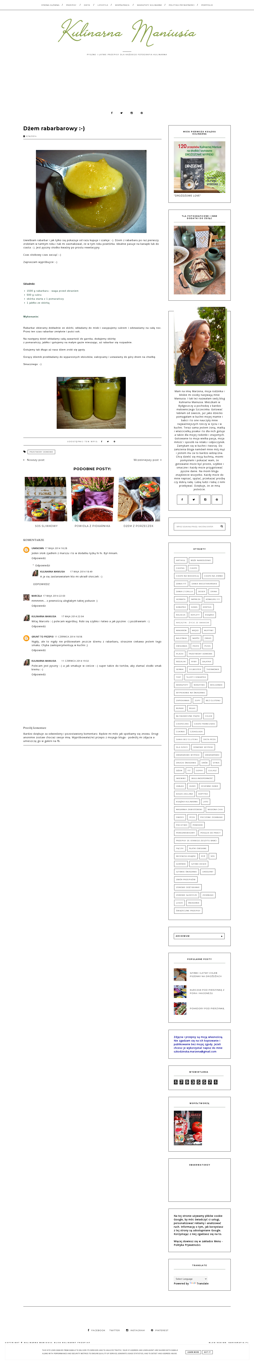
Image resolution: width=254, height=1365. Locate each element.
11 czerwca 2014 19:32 (75, 660)
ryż (203, 856)
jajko (192, 786)
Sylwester (195, 669)
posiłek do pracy (210, 833)
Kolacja (180, 615)
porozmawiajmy (185, 833)
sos (213, 856)
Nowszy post (35, 460)
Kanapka (181, 607)
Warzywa (199, 685)
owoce (180, 817)
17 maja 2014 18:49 (81, 571)
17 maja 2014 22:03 (54, 595)
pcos (192, 817)
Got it (207, 1352)
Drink (213, 591)
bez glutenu (213, 700)
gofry (199, 770)
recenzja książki (186, 856)
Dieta (87, 5)
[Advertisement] (127, 85)
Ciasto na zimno (213, 576)
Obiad (208, 638)
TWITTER (114, 1330)
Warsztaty (182, 685)
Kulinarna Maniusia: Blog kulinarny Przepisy (57, 1342)
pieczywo (181, 825)
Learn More (193, 1352)
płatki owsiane (198, 848)
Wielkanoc (216, 685)
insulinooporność (202, 778)
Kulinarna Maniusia (52, 571)
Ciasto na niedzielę (187, 576)
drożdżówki (212, 755)
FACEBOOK (98, 1330)
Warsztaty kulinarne (149, 5)
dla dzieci (182, 747)
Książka (209, 615)
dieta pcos (209, 739)
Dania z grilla (184, 591)
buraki (180, 708)
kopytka (203, 794)
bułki (192, 708)
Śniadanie (194, 903)
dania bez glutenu (187, 739)
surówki (181, 864)
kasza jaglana (184, 794)
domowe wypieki (203, 747)
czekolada (196, 732)
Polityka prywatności (182, 5)
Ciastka (180, 568)
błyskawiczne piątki (188, 716)
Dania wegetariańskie (204, 584)
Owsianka (181, 646)
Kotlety (195, 615)
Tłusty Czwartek (196, 677)
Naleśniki (181, 638)
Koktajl (207, 607)
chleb (208, 716)
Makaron (181, 630)
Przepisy (71, 5)
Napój (195, 638)
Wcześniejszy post (146, 460)
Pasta (196, 646)
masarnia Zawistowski (189, 809)
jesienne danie (209, 786)
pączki (180, 848)
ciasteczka (182, 724)
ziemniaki (208, 895)
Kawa (194, 607)
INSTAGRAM (137, 1330)
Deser (201, 591)
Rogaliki (181, 661)
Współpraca (122, 5)
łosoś (179, 903)
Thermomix (212, 669)
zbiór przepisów (186, 879)
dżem (179, 770)
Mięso (195, 630)
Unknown (38, 548)
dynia (216, 763)
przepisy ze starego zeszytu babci (196, 840)
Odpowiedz (39, 558)
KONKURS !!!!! (213, 599)
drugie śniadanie (186, 763)
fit (189, 770)
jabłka (180, 786)
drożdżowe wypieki (188, 755)
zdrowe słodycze (186, 895)
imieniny (181, 778)
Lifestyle (103, 5)
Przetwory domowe (41, 452)
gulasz (212, 770)
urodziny (207, 872)
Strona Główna (50, 5)
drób (205, 763)
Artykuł (180, 560)
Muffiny (209, 630)
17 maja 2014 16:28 (56, 548)
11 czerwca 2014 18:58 (68, 636)
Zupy (197, 700)
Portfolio (207, 5)
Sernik (180, 669)
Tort (178, 677)
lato (205, 802)
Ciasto (193, 568)
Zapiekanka (182, 700)
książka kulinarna (187, 802)
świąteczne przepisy (188, 911)
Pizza (207, 646)
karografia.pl (239, 1342)
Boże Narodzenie (201, 560)
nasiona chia (215, 809)
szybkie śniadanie (186, 872)
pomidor (198, 825)
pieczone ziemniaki (211, 817)
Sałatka (206, 661)
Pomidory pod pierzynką (207, 1008)
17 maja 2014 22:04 (73, 616)
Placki (180, 654)
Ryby (194, 661)
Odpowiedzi (42, 565)
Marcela (37, 595)
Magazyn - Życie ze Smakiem (192, 623)
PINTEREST (161, 1330)
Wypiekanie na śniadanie (190, 693)
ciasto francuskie (204, 724)
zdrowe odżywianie (188, 887)
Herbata (181, 599)
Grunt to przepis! (43, 636)
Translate (203, 1283)
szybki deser (198, 864)
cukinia (180, 732)
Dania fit (181, 584)
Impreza (195, 599)
